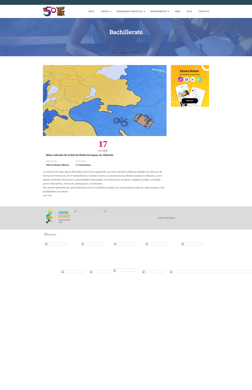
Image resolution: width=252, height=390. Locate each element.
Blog (189, 11)
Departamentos (158, 11)
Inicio (91, 11)
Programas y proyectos (129, 11)
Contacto (204, 11)
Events (123, 52)
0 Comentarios (83, 164)
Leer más (47, 195)
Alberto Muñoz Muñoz (57, 164)
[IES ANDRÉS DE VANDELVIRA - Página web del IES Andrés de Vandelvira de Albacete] (54, 11)
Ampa (177, 11)
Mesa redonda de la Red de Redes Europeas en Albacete (79, 155)
